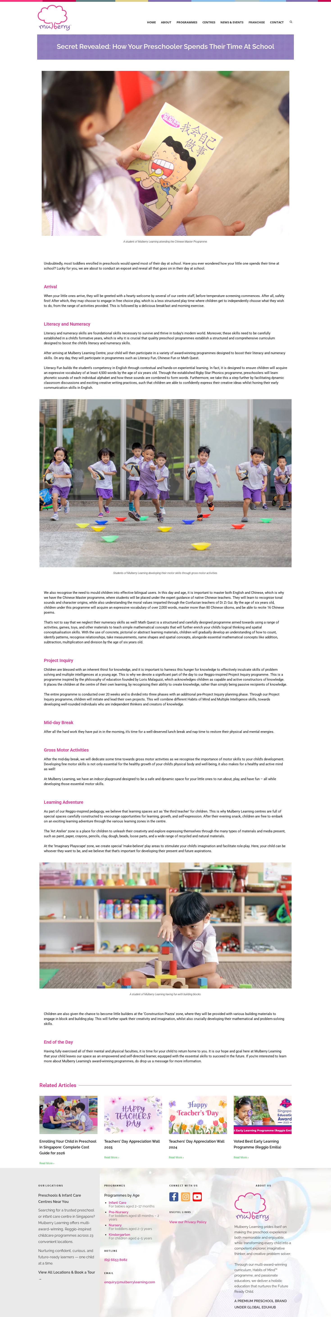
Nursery (115, 1225)
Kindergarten (119, 1235)
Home (151, 22)
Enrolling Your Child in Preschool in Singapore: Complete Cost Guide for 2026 (67, 1147)
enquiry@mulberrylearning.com (129, 1282)
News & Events (231, 22)
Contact (277, 22)
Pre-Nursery (118, 1212)
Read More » (46, 1163)
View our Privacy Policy (187, 1222)
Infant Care (117, 1203)
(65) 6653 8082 (115, 1260)
